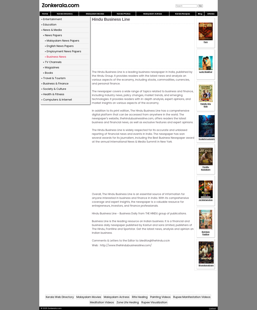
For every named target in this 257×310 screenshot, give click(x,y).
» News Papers (52, 35)
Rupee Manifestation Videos (191, 297)
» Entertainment (51, 19)
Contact (212, 308)
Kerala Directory (65, 13)
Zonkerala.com (60, 5)
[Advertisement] (66, 127)
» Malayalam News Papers (62, 40)
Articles (210, 13)
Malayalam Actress (152, 13)
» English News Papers (59, 46)
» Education (48, 24)
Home (45, 13)
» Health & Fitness (52, 94)
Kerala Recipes (182, 13)
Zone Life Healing (128, 302)
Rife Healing (140, 297)
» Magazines (51, 67)
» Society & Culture (53, 89)
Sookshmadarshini (207, 139)
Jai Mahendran (206, 200)
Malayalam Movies (95, 13)
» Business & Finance (54, 83)
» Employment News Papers (63, 51)
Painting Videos (160, 297)
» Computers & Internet (56, 99)
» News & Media (51, 30)
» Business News (55, 57)
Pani (206, 42)
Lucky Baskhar (205, 72)
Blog (200, 13)
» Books (48, 73)
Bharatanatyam (206, 265)
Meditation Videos (102, 302)
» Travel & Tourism (53, 78)
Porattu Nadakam (205, 168)
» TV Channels (52, 62)
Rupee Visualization (154, 302)
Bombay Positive (206, 233)
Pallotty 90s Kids (205, 105)
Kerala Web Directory (60, 297)
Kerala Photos (123, 13)
